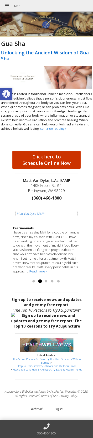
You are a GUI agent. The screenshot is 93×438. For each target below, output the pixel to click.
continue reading (53, 128)
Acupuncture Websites (19, 391)
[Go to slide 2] (39, 281)
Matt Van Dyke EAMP (30, 213)
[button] (6, 94)
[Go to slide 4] (52, 281)
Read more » (38, 271)
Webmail (36, 409)
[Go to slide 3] (46, 281)
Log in (58, 409)
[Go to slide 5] (58, 281)
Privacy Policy (68, 396)
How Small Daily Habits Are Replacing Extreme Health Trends (47, 369)
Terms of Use (49, 396)
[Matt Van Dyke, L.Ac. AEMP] (46, 24)
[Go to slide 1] (33, 281)
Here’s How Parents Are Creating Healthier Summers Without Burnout (47, 360)
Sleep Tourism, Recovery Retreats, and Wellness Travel (46, 366)
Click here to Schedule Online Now (46, 159)
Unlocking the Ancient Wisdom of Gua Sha (45, 55)
